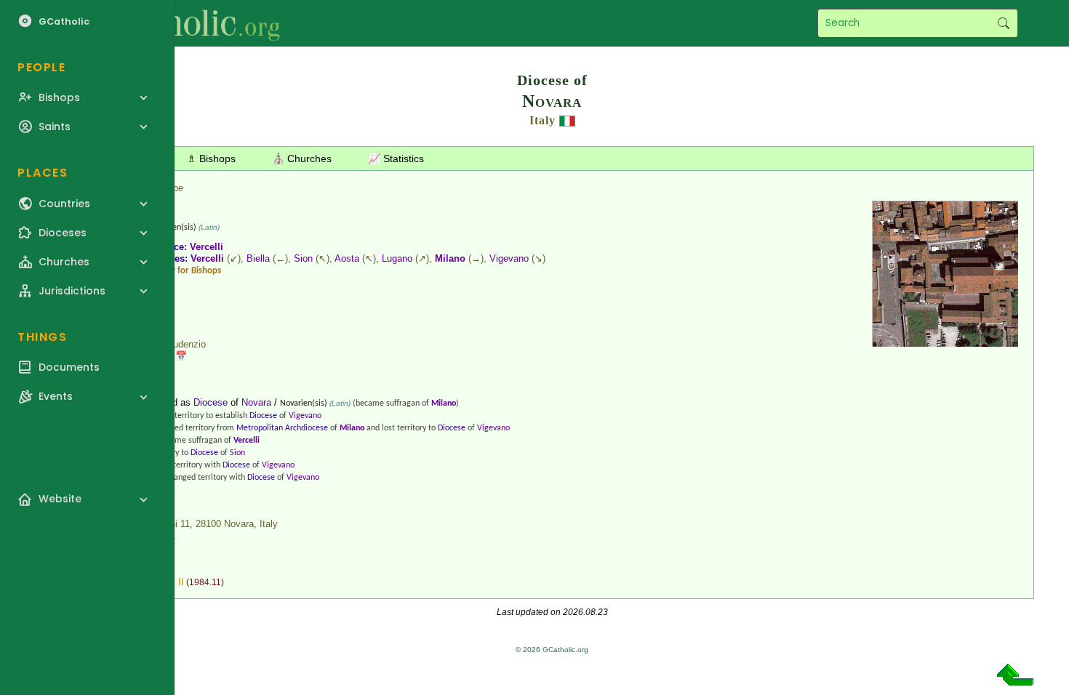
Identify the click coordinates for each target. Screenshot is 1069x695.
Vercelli (206, 246)
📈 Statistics (396, 158)
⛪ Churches (302, 158)
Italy (542, 120)
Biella (258, 258)
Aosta (347, 258)
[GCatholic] (179, 23)
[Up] (1015, 680)
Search (1003, 23)
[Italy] (567, 120)
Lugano (397, 258)
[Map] (945, 341)
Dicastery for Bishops (180, 271)
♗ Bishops (211, 158)
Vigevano (509, 258)
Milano (450, 258)
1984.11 (205, 582)
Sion (303, 258)
